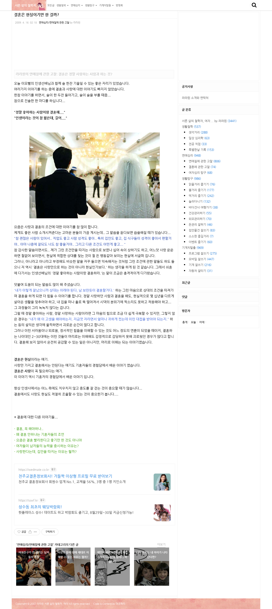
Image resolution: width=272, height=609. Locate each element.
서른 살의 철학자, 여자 (29, 5)
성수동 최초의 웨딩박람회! (40, 506)
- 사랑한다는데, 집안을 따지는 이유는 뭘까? (45, 452)
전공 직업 (198, 144)
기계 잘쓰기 (200, 264)
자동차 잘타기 (200, 270)
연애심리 (191, 155)
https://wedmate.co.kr (33, 469)
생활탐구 (191, 178)
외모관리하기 (200, 218)
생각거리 (198, 132)
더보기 (161, 544)
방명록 (119, 5)
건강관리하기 (200, 213)
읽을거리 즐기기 (202, 184)
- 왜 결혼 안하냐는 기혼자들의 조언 (39, 434)
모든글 (50, 5)
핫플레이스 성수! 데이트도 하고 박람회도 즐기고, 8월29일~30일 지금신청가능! (76, 512)
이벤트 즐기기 (200, 242)
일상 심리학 (199, 138)
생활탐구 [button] (90, 5)
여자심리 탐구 (200, 172)
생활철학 (191, 126)
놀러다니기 (200, 201)
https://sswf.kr (28, 500)
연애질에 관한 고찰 (205, 161)
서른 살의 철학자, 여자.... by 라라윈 (209, 121)
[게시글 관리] (35, 532)
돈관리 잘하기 (200, 224)
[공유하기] (30, 532)
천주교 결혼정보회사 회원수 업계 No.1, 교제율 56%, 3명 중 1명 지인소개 (72, 482)
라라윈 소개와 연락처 (195, 97)
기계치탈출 (193, 247)
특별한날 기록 (201, 149)
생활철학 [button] (62, 5)
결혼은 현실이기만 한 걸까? (36, 14)
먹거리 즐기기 (201, 195)
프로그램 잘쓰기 (203, 253)
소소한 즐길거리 (201, 236)
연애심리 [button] (76, 5)
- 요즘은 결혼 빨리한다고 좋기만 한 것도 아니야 (48, 440)
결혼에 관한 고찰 (202, 167)
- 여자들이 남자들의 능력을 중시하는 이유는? (46, 446)
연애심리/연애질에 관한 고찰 (54, 22)
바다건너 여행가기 (203, 207)
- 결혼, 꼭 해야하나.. (28, 429)
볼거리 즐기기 (201, 190)
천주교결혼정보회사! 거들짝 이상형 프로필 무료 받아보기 (65, 476)
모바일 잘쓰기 (201, 259)
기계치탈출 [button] (105, 5)
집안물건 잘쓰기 (202, 230)
